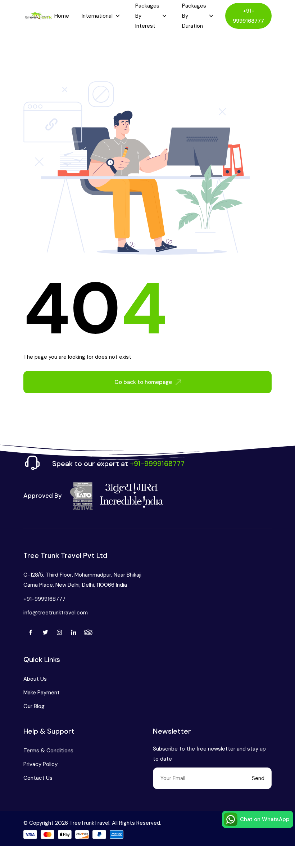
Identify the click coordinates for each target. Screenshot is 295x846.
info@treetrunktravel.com (55, 612)
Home (61, 15)
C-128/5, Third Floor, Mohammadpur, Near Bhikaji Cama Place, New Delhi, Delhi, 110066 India (82, 579)
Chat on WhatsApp (265, 819)
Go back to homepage (143, 382)
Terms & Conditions (48, 750)
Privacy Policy (40, 764)
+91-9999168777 (248, 15)
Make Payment (41, 692)
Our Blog (34, 706)
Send (258, 778)
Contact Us (38, 778)
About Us (35, 678)
